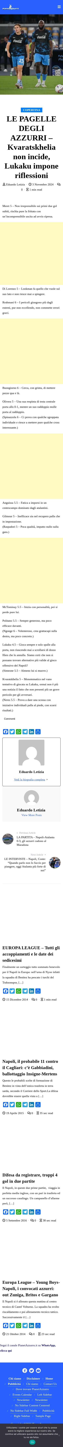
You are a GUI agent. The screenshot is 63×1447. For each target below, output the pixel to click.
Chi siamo (32, 1383)
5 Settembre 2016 (16, 1220)
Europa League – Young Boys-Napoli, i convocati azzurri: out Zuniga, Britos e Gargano (31, 1288)
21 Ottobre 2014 (15, 1334)
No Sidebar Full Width (23, 1410)
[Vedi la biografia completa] (47, 779)
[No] (59, 1435)
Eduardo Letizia (15, 184)
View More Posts (31, 815)
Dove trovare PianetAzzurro (32, 1389)
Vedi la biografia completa (29, 779)
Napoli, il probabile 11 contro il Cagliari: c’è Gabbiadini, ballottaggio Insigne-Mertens (30, 1067)
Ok (32, 1442)
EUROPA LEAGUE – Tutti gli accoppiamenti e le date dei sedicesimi (31, 954)
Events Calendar (22, 1394)
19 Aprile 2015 (15, 1113)
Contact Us (50, 1383)
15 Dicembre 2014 (17, 999)
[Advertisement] (31, 253)
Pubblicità (48, 1410)
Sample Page (43, 1416)
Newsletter (23, 1400)
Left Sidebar (44, 1394)
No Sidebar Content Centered (32, 1405)
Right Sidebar (22, 1416)
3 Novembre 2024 (43, 184)
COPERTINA (31, 110)
